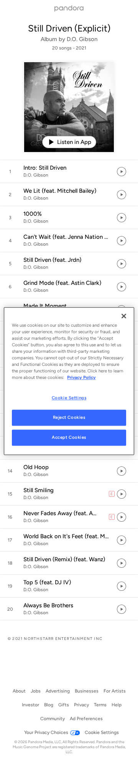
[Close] (123, 315)
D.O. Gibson (82, 39)
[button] (69, 171)
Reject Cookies (69, 417)
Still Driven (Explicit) (69, 28)
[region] (69, 381)
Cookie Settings (69, 397)
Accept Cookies (69, 437)
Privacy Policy (81, 377)
